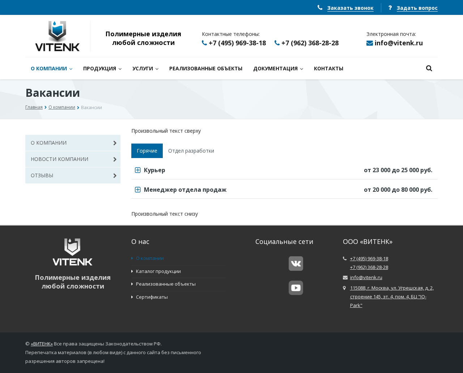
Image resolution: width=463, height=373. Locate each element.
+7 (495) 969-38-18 (237, 42)
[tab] (284, 170)
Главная (34, 107)
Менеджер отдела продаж (288, 190)
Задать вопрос (417, 7)
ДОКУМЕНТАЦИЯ (275, 68)
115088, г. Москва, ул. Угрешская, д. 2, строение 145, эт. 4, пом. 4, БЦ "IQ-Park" (392, 296)
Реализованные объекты (165, 284)
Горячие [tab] (147, 150)
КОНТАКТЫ (328, 68)
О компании (61, 107)
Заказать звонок (350, 7)
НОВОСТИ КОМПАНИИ (59, 159)
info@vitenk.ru (399, 42)
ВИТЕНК (42, 343)
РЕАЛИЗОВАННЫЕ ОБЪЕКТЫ (205, 68)
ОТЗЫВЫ (42, 175)
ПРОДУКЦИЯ (99, 68)
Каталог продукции (158, 271)
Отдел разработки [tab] (191, 150)
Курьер (288, 170)
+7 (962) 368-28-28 (310, 42)
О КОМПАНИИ (49, 68)
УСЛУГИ (142, 68)
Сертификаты (151, 297)
